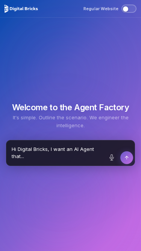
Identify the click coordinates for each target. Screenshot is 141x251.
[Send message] (126, 157)
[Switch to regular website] (128, 9)
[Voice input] (111, 157)
